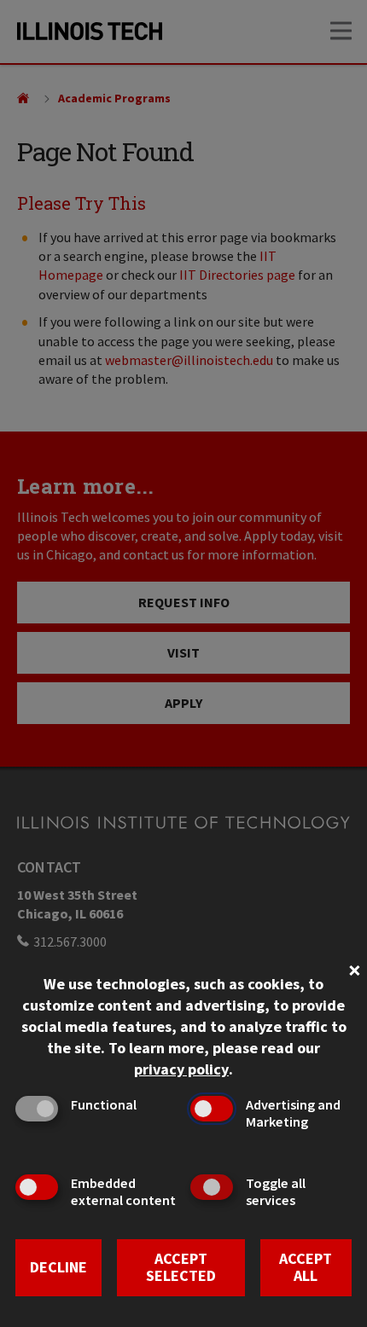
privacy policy (181, 1069)
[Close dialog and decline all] (354, 968)
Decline (58, 1267)
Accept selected (181, 1267)
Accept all (305, 1267)
